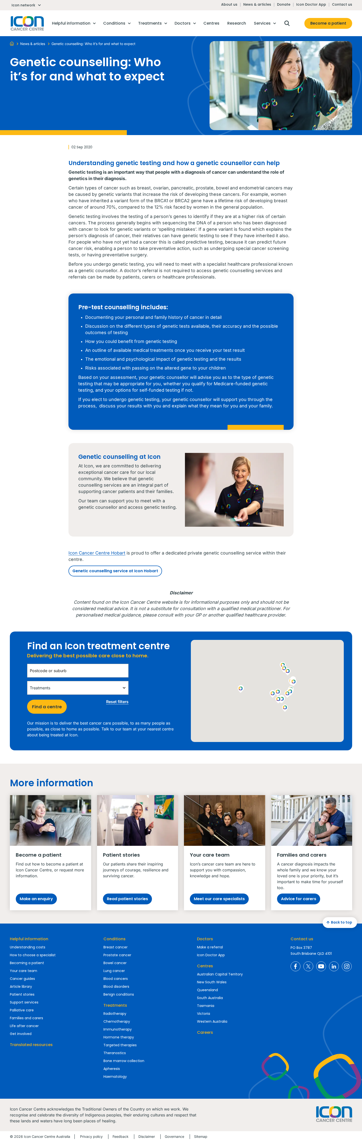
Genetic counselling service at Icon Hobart (115, 571)
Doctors (205, 939)
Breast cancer (115, 947)
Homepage (27, 23)
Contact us (342, 4)
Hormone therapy (118, 1037)
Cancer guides (22, 978)
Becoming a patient (27, 962)
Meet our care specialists (219, 899)
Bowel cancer (115, 962)
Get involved (21, 1033)
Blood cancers (115, 978)
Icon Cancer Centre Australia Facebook (295, 966)
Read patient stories (127, 899)
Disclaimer (146, 1136)
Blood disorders (116, 986)
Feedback (121, 1136)
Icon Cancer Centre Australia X (308, 966)
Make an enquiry (36, 899)
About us (229, 4)
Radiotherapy (114, 1013)
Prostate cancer (117, 955)
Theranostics (114, 1052)
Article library (21, 986)
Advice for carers (298, 899)
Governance (174, 1136)
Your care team (23, 970)
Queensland (207, 990)
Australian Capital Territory (220, 974)
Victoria (203, 1013)
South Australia (210, 997)
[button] (287, 694)
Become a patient (328, 23)
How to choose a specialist (33, 955)
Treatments (115, 1005)
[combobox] (78, 671)
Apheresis (111, 1068)
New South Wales (212, 982)
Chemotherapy (116, 1021)
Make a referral (210, 947)
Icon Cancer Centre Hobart (96, 553)
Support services (24, 1002)
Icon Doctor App (311, 4)
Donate (283, 4)
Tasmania (205, 1005)
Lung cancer (114, 970)
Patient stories (22, 994)
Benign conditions (118, 994)
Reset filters (117, 701)
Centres (205, 966)
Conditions (114, 939)
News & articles (257, 4)
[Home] (12, 43)
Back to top (341, 922)
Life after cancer (24, 1025)
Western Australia (212, 1021)
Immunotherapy (117, 1029)
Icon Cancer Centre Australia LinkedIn (334, 966)
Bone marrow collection (123, 1060)
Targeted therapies (120, 1045)
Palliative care (22, 1010)
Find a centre (47, 707)
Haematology (115, 1076)
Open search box (287, 23)
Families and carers (26, 1018)
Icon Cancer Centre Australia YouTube (321, 966)
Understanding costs (27, 947)
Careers (205, 1032)
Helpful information (29, 939)
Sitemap (200, 1136)
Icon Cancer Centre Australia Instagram (347, 966)
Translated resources (31, 1045)
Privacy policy (91, 1136)
